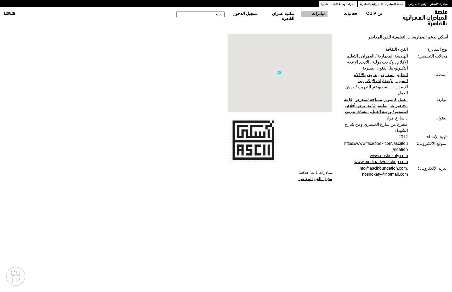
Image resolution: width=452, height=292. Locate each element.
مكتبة (382, 105)
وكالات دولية (382, 62)
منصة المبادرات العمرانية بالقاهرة (381, 4)
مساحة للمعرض (368, 99)
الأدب (364, 62)
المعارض (386, 74)
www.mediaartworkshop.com (381, 161)
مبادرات (319, 13)
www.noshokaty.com (389, 155)
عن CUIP (374, 13)
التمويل (402, 80)
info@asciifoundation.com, (383, 168)
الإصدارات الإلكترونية (375, 80)
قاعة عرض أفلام (361, 105)
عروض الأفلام (365, 74)
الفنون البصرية (375, 68)
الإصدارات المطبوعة (390, 87)
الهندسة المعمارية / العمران (384, 56)
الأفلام (402, 62)
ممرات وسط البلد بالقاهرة (338, 4)
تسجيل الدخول (245, 13)
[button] (279, 73)
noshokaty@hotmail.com (385, 174)
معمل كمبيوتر (396, 99)
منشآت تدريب (357, 111)
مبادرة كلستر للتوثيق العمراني (428, 4)
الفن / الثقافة (397, 49)
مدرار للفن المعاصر (315, 178)
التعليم (352, 56)
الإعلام (352, 62)
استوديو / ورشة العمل (389, 111)
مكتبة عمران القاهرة (283, 16)
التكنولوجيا (399, 68)
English (9, 13)
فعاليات (350, 13)
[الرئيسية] (420, 18)
